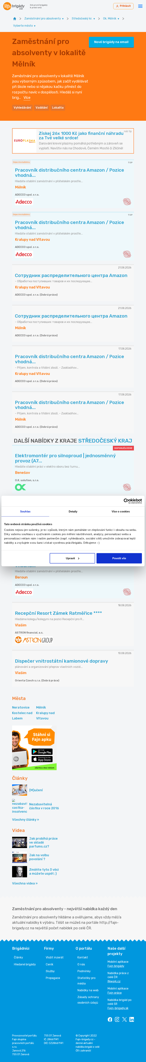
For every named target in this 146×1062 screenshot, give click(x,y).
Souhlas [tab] (25, 511)
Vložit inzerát (55, 957)
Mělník (41, 707)
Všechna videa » (25, 883)
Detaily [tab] (73, 511)
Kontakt (82, 957)
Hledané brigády (25, 964)
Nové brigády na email (111, 42)
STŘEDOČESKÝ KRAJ (105, 441)
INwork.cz (114, 981)
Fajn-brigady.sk (118, 1008)
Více (27, 97)
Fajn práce (115, 992)
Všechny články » (25, 820)
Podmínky (84, 971)
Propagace (53, 978)
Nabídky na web (87, 990)
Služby (50, 971)
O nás (81, 964)
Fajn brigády (116, 966)
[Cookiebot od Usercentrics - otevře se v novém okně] (126, 501)
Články (18, 957)
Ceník (49, 964)
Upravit (70, 558)
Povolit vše (119, 558)
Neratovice (21, 707)
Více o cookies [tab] (121, 511)
